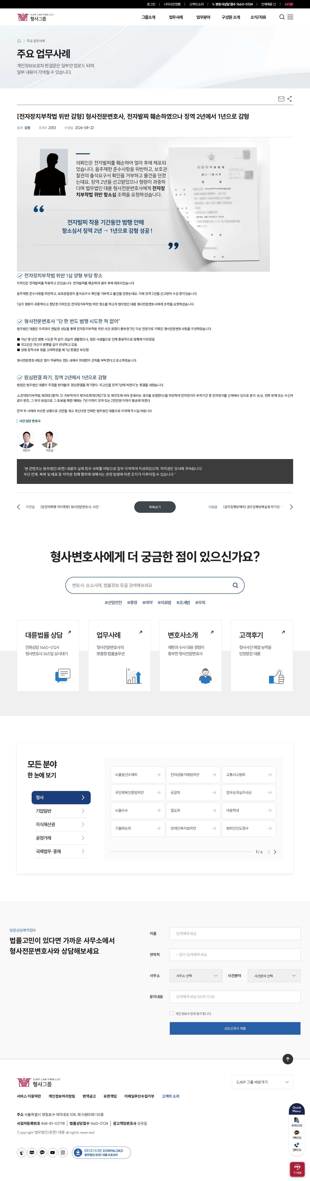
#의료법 (164, 602)
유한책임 (110, 1096)
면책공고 (89, 1096)
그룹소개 (148, 17)
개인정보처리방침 (62, 1096)
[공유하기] (289, 99)
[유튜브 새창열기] (52, 1152)
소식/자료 (258, 17)
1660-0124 (234, 4)
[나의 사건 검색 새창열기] (21, 1152)
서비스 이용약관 (29, 1096)
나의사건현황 (172, 4)
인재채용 (266, 4)
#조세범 (183, 602)
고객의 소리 (196, 4)
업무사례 (176, 17)
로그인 (151, 4)
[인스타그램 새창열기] (62, 1152)
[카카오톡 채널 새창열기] (42, 1152)
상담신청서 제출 (235, 1028)
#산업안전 (113, 602)
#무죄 (200, 602)
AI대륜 (288, 4)
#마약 (147, 602)
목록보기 (155, 507)
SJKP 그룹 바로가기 (252, 1082)
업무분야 (203, 17)
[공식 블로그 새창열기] (31, 1152)
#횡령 (132, 602)
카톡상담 (296, 1137)
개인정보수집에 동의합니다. (193, 1014)
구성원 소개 (231, 17)
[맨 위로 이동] (288, 1059)
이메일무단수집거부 (139, 1096)
